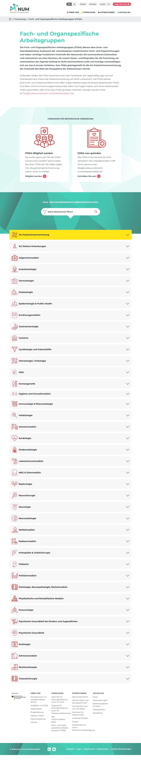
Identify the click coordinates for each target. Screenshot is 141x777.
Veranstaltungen (100, 700)
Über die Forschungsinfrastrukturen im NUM (59, 699)
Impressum (89, 749)
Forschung (20, 19)
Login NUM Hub (120, 4)
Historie (34, 722)
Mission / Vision (37, 716)
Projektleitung (37, 712)
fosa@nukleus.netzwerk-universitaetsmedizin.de (48, 93)
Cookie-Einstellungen (121, 749)
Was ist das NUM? (80, 697)
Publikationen (99, 710)
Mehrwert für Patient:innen (78, 713)
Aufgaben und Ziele (39, 705)
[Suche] (108, 4)
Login (78, 749)
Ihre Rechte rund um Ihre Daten (79, 707)
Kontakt (93, 4)
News (95, 697)
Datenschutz (103, 749)
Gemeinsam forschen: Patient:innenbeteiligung (81, 727)
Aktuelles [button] (124, 12)
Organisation (36, 709)
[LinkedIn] (49, 749)
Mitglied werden (33, 176)
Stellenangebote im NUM (100, 705)
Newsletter (98, 713)
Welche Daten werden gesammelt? (80, 701)
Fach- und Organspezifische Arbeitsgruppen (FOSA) (55, 19)
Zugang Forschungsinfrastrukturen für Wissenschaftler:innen (60, 709)
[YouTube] (54, 749)
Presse (82, 4)
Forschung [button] (89, 12)
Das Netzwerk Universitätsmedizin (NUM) (39, 699)
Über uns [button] (74, 12)
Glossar (75, 722)
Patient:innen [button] (107, 12)
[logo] (19, 8)
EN (74, 4)
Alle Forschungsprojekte (58, 719)
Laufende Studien (80, 718)
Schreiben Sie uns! (87, 176)
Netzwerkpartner (38, 719)
